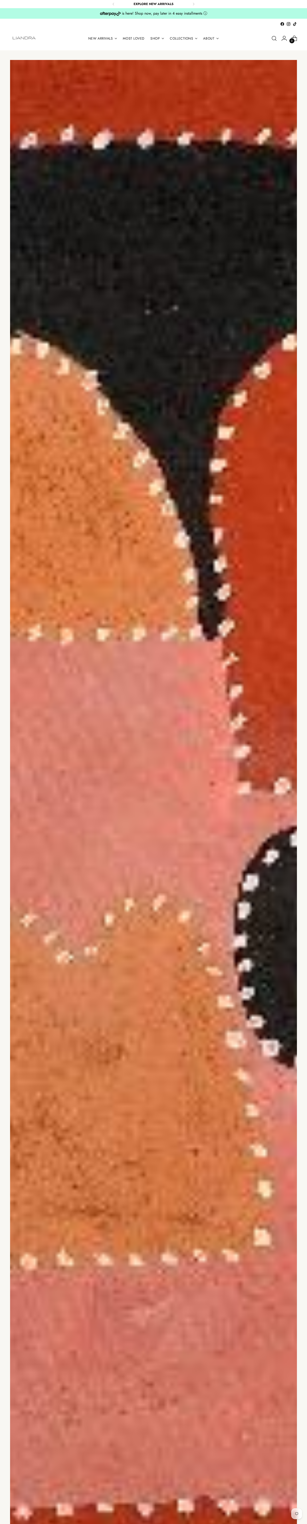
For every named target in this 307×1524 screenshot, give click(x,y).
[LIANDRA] (24, 38)
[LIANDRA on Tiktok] (295, 24)
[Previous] (113, 4)
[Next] (193, 4)
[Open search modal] (274, 38)
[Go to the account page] (284, 38)
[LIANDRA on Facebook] (282, 24)
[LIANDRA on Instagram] (288, 24)
